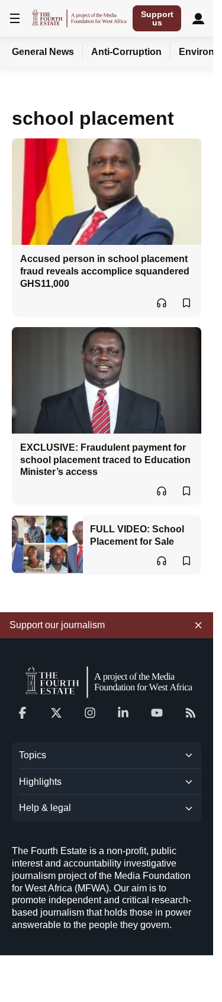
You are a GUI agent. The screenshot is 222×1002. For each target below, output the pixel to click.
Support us (157, 18)
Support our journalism (57, 625)
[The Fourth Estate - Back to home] (79, 18)
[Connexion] (198, 18)
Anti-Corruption (126, 52)
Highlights (40, 782)
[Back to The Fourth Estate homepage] (106, 681)
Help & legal (45, 808)
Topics (32, 755)
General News (43, 52)
